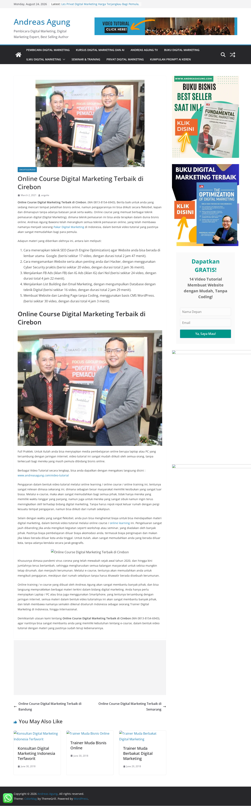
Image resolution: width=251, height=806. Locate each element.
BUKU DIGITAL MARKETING (181, 50)
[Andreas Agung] (18, 54)
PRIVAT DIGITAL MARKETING (125, 59)
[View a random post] (232, 54)
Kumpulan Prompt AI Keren (170, 59)
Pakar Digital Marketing (69, 227)
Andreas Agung (42, 21)
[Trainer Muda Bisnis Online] (87, 733)
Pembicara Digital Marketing (48, 50)
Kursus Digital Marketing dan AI (100, 50)
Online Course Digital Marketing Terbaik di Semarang (129, 706)
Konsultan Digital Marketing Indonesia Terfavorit (36, 753)
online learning (120, 523)
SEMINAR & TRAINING (86, 59)
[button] (63, 59)
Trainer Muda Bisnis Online (88, 745)
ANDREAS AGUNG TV (144, 50)
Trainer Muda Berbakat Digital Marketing (138, 753)
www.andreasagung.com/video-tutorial (43, 475)
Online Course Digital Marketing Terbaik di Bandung (49, 706)
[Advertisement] (90, 667)
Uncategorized (27, 169)
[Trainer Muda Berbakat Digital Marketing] (142, 733)
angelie (45, 195)
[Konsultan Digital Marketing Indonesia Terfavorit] (37, 733)
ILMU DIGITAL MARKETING (43, 59)
